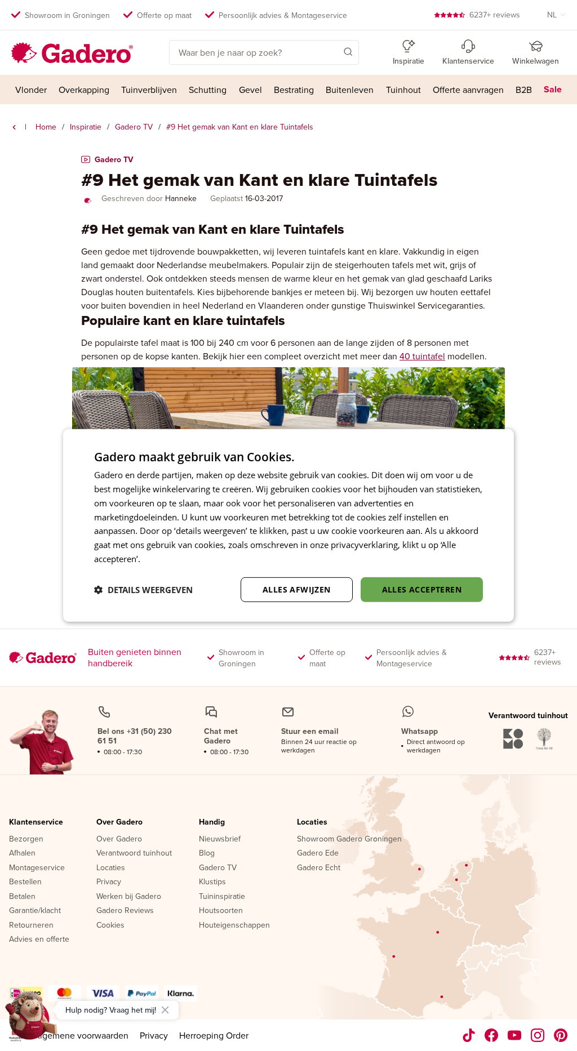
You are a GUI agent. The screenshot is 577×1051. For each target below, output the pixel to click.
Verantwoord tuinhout (134, 853)
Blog (207, 853)
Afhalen (22, 853)
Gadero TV (134, 126)
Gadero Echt (318, 868)
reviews (494, 14)
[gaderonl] (538, 1035)
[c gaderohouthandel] (515, 1035)
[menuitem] (30, 89)
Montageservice (37, 868)
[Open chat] (31, 1019)
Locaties (110, 868)
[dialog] (288, 525)
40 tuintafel (422, 356)
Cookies (110, 925)
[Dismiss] (165, 1009)
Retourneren (31, 925)
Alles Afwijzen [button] (297, 589)
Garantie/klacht (35, 911)
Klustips (212, 882)
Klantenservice (36, 822)
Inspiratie (85, 126)
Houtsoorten (221, 911)
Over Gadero (119, 822)
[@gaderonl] (469, 1035)
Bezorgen (26, 839)
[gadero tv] (14, 127)
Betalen (22, 897)
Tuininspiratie (222, 897)
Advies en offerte (39, 939)
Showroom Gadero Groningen (349, 839)
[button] (331, 51)
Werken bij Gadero (128, 897)
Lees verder (165, 558)
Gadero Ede (318, 853)
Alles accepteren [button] (421, 589)
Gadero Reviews (125, 911)
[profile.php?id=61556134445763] (492, 1035)
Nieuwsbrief (220, 839)
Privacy (108, 882)
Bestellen (25, 882)
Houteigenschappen (234, 925)
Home (45, 126)
